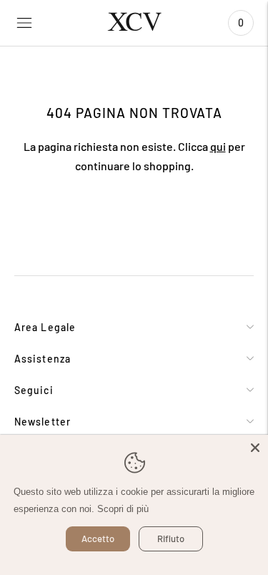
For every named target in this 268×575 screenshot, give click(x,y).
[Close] (255, 448)
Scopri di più (123, 508)
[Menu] (24, 23)
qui (218, 146)
